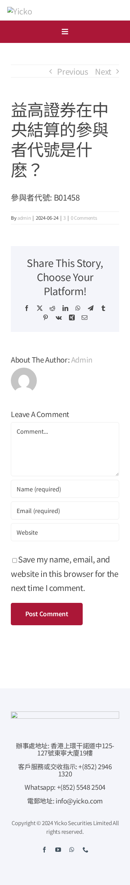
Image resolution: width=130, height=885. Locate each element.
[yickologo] (19, 11)
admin (24, 217)
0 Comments (84, 217)
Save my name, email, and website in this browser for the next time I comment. (64, 573)
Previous (72, 71)
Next (103, 71)
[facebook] (44, 850)
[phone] (86, 850)
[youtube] (58, 850)
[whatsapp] (72, 850)
